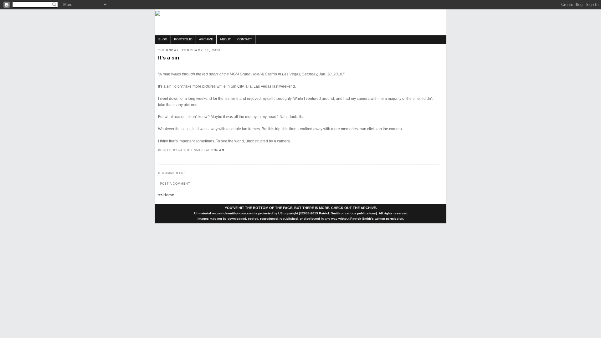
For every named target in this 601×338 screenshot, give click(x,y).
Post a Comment (175, 183)
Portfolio (183, 39)
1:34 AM (218, 150)
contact (244, 39)
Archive (206, 39)
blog (162, 39)
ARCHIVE (368, 208)
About (225, 39)
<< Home (166, 195)
